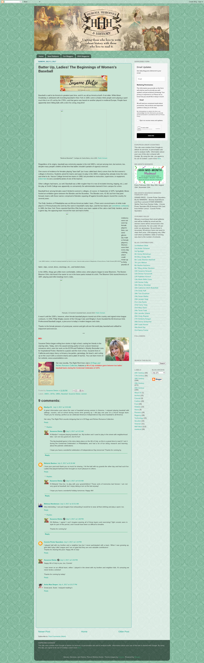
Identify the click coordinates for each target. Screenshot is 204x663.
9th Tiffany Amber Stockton (144, 268)
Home (41, 56)
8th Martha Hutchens (142, 265)
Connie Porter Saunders (53, 542)
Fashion (137, 401)
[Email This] (74, 390)
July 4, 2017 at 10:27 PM (68, 584)
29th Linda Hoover (141, 324)
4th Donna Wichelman (142, 254)
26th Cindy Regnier (141, 316)
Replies (49, 427)
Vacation (137, 421)
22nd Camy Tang (140, 305)
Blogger (137, 657)
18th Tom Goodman (141, 293)
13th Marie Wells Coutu (143, 279)
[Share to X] (78, 390)
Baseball (64, 394)
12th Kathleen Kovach (142, 276)
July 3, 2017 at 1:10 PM (73, 542)
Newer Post (44, 631)
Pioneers (137, 412)
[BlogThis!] (76, 390)
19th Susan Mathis (141, 296)
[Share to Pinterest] (83, 390)
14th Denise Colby (141, 282)
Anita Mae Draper (51, 584)
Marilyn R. (48, 407)
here (159, 158)
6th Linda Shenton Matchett (144, 260)
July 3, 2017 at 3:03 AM (62, 407)
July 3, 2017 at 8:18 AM (66, 463)
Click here (43, 179)
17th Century (139, 376)
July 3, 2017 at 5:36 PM (69, 560)
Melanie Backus (50, 463)
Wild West (138, 427)
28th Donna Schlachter (143, 322)
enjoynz (121, 657)
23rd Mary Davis (140, 308)
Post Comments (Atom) (57, 636)
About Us (137, 393)
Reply (46, 422)
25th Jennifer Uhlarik (142, 313)
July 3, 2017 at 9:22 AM (75, 431)
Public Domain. (100, 313)
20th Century (139, 388)
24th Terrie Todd (140, 310)
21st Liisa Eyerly (140, 302)
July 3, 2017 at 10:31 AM (69, 504)
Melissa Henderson (52, 504)
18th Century (139, 378)
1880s (58, 394)
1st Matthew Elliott (141, 245)
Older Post (123, 631)
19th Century (139, 383)
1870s (52, 394)
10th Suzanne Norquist (143, 271)
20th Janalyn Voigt (141, 299)
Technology (138, 418)
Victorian (137, 424)
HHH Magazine (83, 56)
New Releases (53, 56)
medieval (137, 429)
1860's (46, 394)
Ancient (137, 395)
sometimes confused (120, 206)
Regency (137, 415)
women (84, 394)
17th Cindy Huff (140, 291)
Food (136, 404)
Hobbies (137, 407)
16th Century (139, 373)
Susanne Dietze (74, 394)
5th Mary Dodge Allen (142, 257)
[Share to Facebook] (80, 390)
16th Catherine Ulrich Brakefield (146, 288)
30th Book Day (139, 327)
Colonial (137, 398)
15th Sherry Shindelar (142, 285)
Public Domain (102, 158)
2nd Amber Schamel (142, 248)
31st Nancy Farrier (141, 330)
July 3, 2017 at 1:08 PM (75, 519)
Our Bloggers (68, 56)
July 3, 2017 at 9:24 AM (75, 481)
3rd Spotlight (139, 251)
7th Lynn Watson (140, 262)
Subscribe (151, 135)
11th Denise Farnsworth (143, 274)
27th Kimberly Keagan (142, 319)
